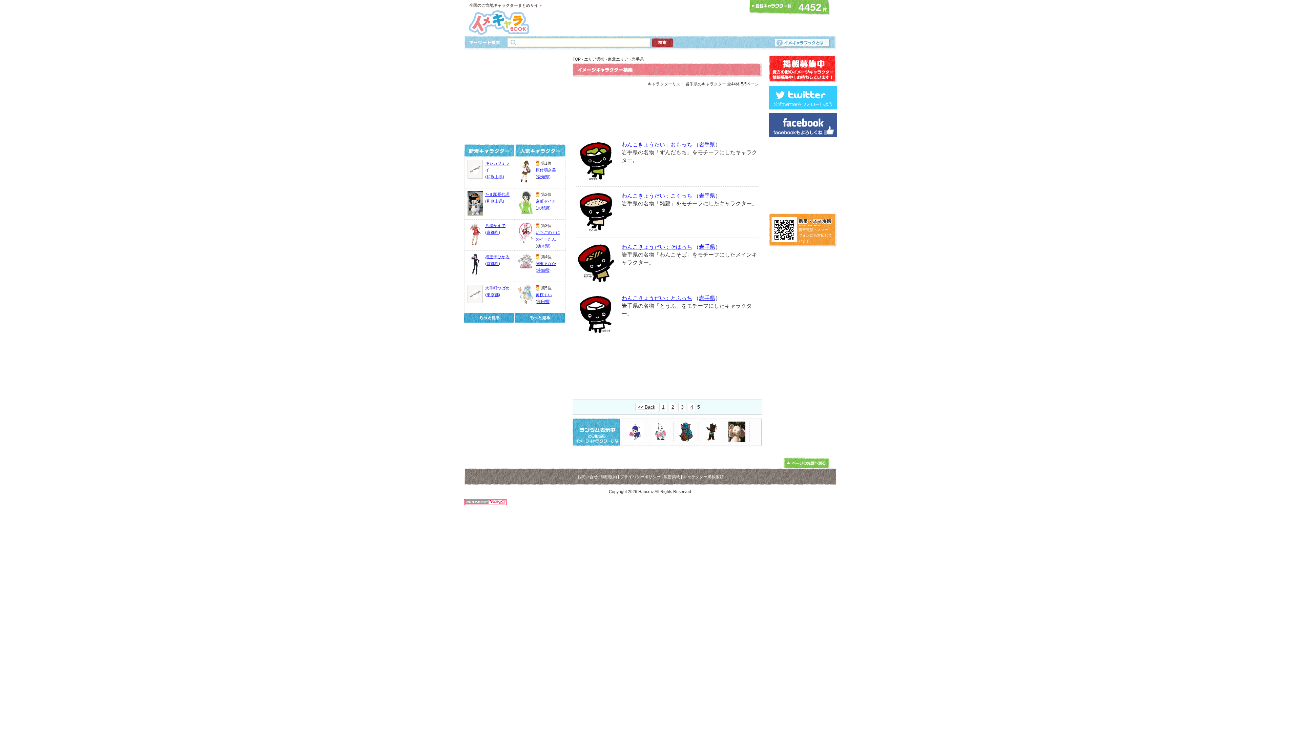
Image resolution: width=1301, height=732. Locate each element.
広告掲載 (672, 476)
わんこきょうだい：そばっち (657, 247)
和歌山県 (495, 177)
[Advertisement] (648, 18)
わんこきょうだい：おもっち (657, 144)
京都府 (493, 232)
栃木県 (543, 246)
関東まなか (546, 263)
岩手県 (707, 144)
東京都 (493, 294)
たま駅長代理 (497, 194)
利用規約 (609, 476)
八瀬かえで (495, 225)
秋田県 (543, 301)
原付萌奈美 (546, 170)
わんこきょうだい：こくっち (657, 196)
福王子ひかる (497, 257)
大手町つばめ (497, 288)
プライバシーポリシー (640, 476)
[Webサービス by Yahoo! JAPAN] (485, 503)
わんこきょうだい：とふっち (657, 298)
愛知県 (543, 177)
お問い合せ (587, 476)
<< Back (646, 407)
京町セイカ (546, 201)
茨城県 (543, 270)
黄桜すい (544, 294)
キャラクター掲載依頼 (703, 476)
